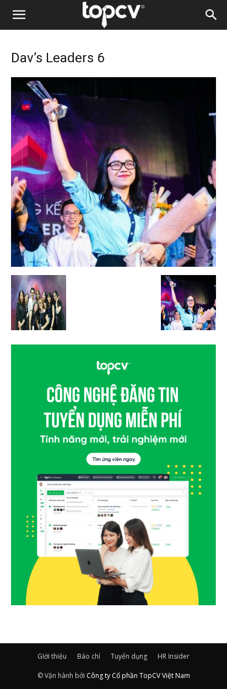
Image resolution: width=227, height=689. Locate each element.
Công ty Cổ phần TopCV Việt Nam (138, 675)
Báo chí (88, 656)
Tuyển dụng (129, 656)
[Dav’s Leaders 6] (113, 263)
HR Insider (174, 656)
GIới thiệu (52, 656)
